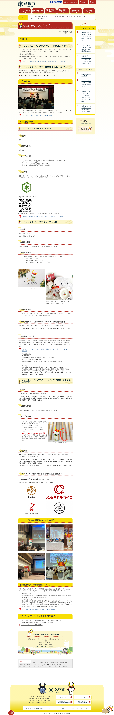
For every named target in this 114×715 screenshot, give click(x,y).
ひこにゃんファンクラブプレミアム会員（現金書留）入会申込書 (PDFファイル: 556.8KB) (44, 350)
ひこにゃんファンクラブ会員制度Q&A (31, 625)
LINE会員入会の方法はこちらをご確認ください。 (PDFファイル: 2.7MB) (42, 216)
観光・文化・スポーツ (41, 17)
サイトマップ (84, 708)
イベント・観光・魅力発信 (56, 17)
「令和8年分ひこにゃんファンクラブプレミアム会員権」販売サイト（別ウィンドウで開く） (44, 329)
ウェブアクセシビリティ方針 (70, 708)
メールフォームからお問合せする (45, 646)
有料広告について (86, 124)
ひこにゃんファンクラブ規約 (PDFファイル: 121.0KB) (37, 115)
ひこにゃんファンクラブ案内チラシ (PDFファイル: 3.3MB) (38, 609)
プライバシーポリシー (52, 708)
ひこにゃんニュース (79, 17)
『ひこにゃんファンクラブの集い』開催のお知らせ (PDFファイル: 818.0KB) (43, 61)
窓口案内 (84, 2)
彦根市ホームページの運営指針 (34, 708)
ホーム (31, 17)
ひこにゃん (69, 17)
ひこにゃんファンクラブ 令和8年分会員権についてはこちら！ (38, 75)
